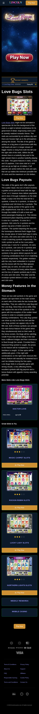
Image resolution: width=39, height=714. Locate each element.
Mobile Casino (19, 612)
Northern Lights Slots (19, 585)
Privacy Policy (24, 664)
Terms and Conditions (11, 682)
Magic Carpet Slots (19, 458)
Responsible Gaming (10, 678)
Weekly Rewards (19, 601)
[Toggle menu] (4, 3)
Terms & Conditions (10, 664)
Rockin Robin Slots (19, 500)
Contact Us (23, 682)
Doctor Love (19, 409)
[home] (15, 4)
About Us (7, 669)
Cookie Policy (24, 678)
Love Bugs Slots (8, 123)
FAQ (5, 673)
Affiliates (23, 673)
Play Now (31, 3)
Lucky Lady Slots (19, 543)
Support (22, 669)
